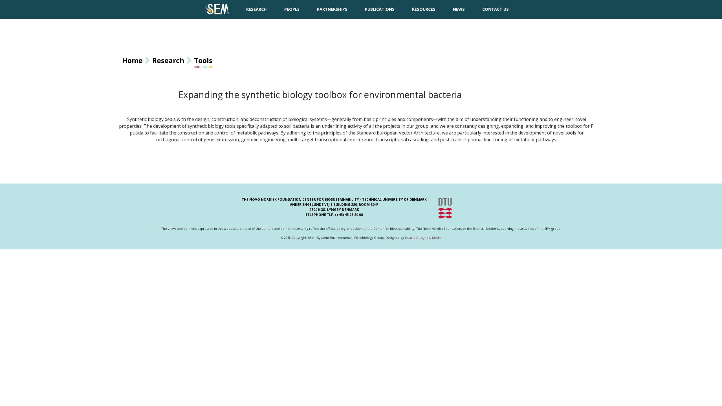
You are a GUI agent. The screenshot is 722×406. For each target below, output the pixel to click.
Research (168, 60)
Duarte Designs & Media (423, 237)
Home (132, 60)
